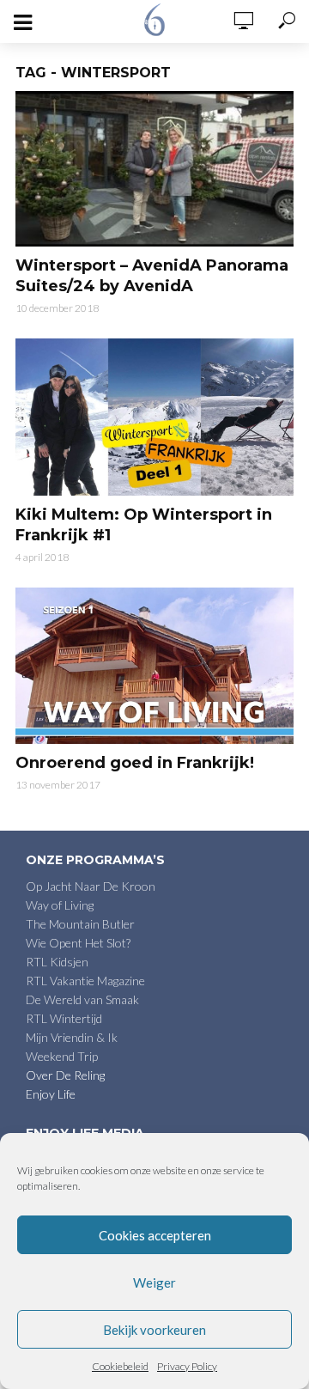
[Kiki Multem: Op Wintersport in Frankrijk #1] (154, 416)
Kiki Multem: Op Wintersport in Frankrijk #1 (143, 525)
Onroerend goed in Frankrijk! (134, 762)
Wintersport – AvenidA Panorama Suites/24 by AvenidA (151, 275)
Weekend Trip (62, 1056)
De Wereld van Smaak (82, 999)
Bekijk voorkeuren (154, 1329)
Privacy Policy (187, 1366)
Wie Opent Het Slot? (78, 942)
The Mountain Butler (80, 924)
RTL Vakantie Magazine (85, 980)
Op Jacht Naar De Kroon (90, 886)
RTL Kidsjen (57, 961)
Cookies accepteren (155, 1235)
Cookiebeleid (120, 1366)
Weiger (154, 1282)
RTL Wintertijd (64, 1018)
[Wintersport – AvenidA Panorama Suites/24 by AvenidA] (154, 169)
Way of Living (60, 905)
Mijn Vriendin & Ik (72, 1037)
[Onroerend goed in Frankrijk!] (154, 666)
